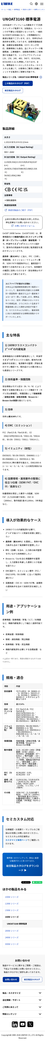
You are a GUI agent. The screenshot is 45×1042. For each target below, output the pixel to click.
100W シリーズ (11, 896)
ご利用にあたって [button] (10, 1006)
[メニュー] (41, 4)
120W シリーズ (11, 903)
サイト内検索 (31, 4)
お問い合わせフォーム (25, 225)
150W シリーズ (11, 910)
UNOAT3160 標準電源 (17, 923)
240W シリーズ (11, 937)
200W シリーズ (11, 930)
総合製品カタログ (13, 90)
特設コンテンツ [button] (9, 1013)
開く (41, 77)
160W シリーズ (12, 916)
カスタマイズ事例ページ (17, 839)
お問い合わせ (11, 979)
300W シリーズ (11, 944)
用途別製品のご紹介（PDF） (21, 210)
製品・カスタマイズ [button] (11, 992)
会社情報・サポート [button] (11, 999)
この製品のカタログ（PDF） (17, 83)
